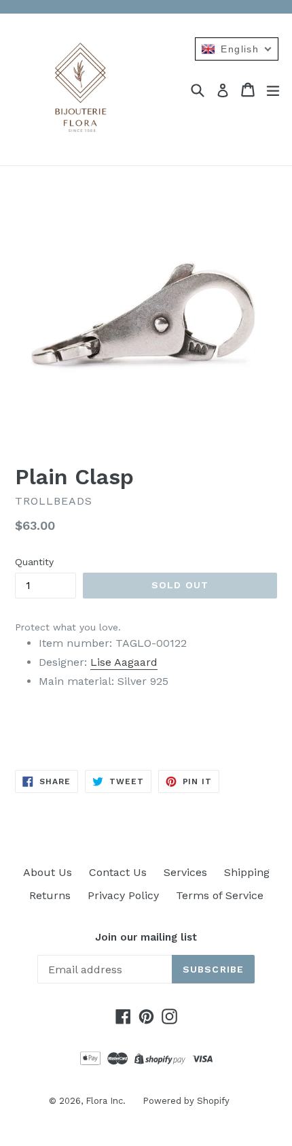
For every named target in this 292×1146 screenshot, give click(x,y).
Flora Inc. (106, 1101)
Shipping (247, 872)
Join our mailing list (146, 937)
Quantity (34, 561)
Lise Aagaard (124, 662)
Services (185, 872)
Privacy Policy (123, 895)
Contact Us (118, 872)
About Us (47, 872)
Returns (50, 895)
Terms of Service (219, 895)
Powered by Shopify (186, 1101)
